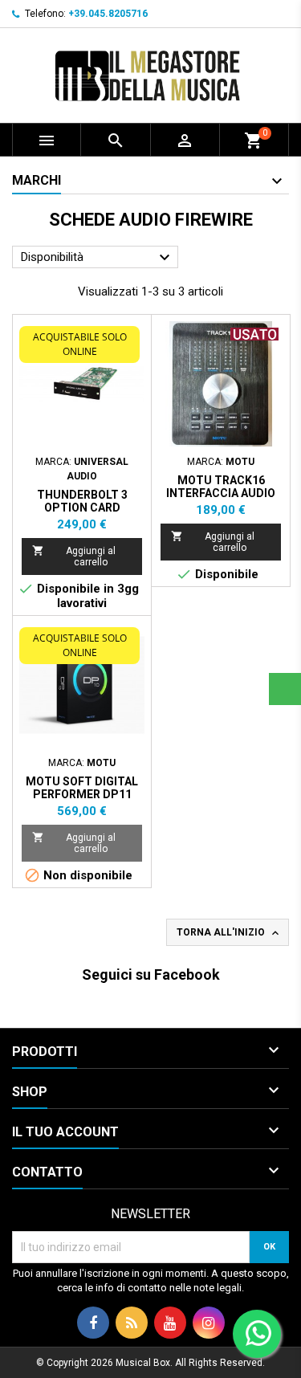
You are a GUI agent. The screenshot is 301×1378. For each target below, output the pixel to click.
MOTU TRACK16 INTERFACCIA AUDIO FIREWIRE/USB (220, 493)
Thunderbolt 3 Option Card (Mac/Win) (82, 507)
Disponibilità (97, 257)
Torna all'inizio (229, 933)
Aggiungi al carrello (74, 556)
